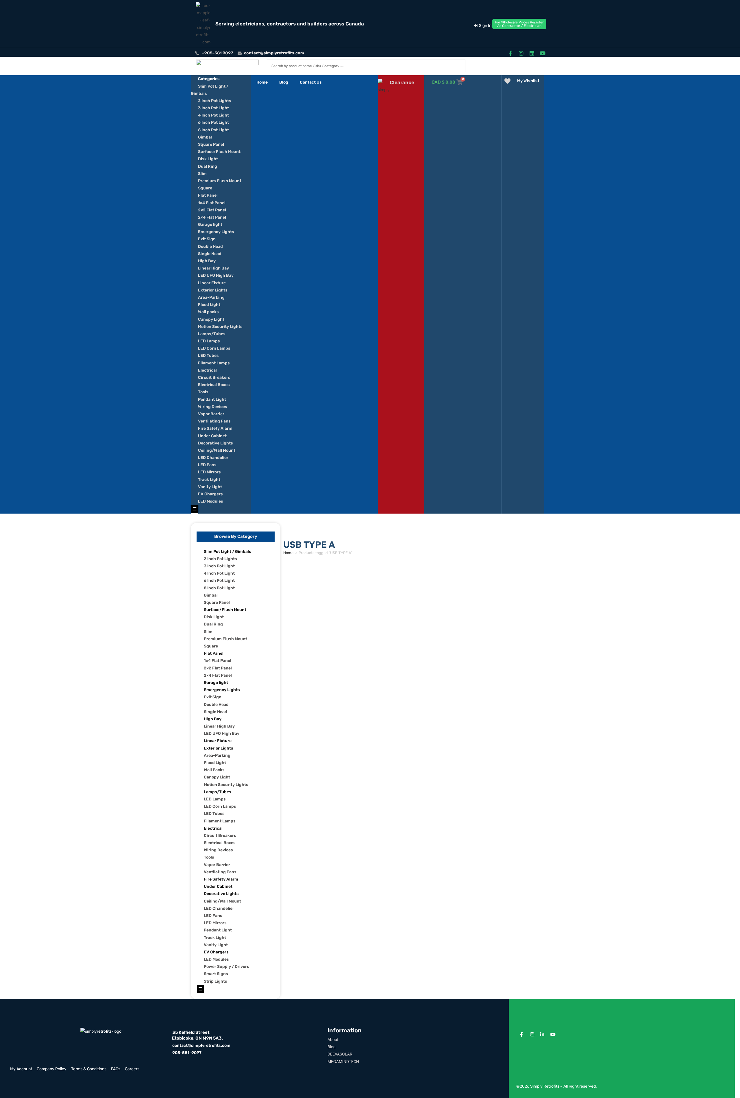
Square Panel (211, 144)
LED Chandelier (213, 457)
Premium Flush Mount (219, 180)
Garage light (210, 224)
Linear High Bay (213, 268)
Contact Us (311, 82)
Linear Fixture (212, 283)
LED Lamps (209, 341)
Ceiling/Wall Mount (216, 450)
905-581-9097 (186, 1052)
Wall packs (208, 311)
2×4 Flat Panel (212, 217)
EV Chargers (210, 494)
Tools (203, 392)
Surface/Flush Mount (219, 151)
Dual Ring (207, 166)
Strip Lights (215, 981)
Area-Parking (211, 297)
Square (205, 188)
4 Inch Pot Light (213, 115)
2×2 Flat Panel (212, 210)
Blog (283, 82)
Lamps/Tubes (211, 333)
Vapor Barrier (211, 413)
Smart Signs (216, 973)
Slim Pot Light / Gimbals (227, 551)
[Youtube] (542, 53)
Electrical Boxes (214, 384)
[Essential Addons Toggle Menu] (194, 509)
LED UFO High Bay (216, 275)
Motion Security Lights (220, 326)
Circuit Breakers (214, 377)
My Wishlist (528, 80)
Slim (202, 173)
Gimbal (205, 137)
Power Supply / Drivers (226, 966)
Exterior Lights (212, 290)
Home (262, 82)
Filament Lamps (214, 363)
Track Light (209, 479)
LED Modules (210, 501)
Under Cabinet (212, 435)
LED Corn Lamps (214, 348)
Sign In (484, 25)
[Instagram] (521, 53)
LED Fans (207, 464)
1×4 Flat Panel (211, 202)
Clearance (402, 82)
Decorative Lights (215, 443)
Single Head (209, 253)
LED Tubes (208, 355)
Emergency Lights (216, 231)
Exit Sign (207, 239)
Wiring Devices (212, 406)
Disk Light (208, 158)
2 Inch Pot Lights (214, 100)
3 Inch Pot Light (213, 108)
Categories (209, 78)
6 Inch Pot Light (213, 122)
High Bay (207, 261)
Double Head (210, 246)
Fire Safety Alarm (215, 428)
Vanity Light (210, 486)
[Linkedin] (532, 53)
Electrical (207, 370)
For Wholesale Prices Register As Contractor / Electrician (519, 24)
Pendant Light (212, 399)
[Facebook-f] (510, 53)
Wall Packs (214, 769)
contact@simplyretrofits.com (201, 1045)
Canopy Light (211, 319)
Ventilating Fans (214, 421)
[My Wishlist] (507, 81)
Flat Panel (208, 195)
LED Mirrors (209, 472)
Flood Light (209, 304)
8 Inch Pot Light (213, 130)
